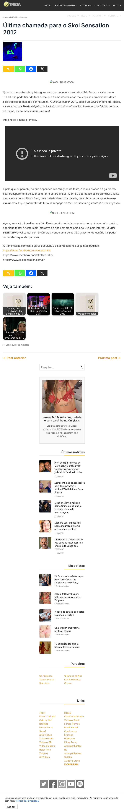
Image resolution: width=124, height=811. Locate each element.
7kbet (42, 712)
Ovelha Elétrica (72, 679)
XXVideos (44, 757)
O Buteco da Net (73, 675)
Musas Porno (46, 727)
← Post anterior (14, 358)
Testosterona (46, 679)
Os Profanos (45, 675)
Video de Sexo (47, 745)
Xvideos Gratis (72, 760)
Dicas (17, 344)
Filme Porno (70, 742)
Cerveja (23, 17)
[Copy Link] (8, 69)
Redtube (43, 723)
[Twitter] (44, 787)
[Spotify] (80, 787)
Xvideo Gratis (46, 738)
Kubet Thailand (47, 716)
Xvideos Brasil (72, 720)
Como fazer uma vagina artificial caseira (67, 629)
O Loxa (68, 683)
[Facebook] (31, 69)
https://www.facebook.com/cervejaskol (27, 250)
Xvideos (43, 753)
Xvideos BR (45, 742)
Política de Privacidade (27, 801)
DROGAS (14, 17)
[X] (42, 69)
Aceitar (11, 806)
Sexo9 (42, 731)
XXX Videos (45, 734)
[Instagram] (62, 787)
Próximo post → (109, 358)
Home (6, 17)
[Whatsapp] (20, 69)
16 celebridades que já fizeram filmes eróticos (66, 645)
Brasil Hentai (71, 727)
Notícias (25, 344)
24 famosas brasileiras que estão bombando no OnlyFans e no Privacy (68, 579)
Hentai (67, 712)
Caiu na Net (45, 720)
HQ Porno (69, 738)
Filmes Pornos (72, 723)
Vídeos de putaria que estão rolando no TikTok (69, 613)
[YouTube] (71, 787)
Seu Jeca (44, 683)
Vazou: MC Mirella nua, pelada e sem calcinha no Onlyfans (67, 597)
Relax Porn (45, 749)
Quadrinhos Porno (74, 716)
